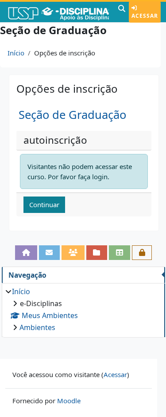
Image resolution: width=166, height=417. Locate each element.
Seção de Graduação (72, 114)
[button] (122, 12)
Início (16, 52)
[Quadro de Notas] (119, 252)
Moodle (69, 400)
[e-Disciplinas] (58, 12)
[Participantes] (73, 252)
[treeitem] (83, 309)
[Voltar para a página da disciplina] (26, 252)
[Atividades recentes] (97, 252)
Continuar (44, 204)
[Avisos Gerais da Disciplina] (49, 252)
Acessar (144, 16)
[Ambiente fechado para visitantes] (142, 252)
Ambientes (37, 327)
